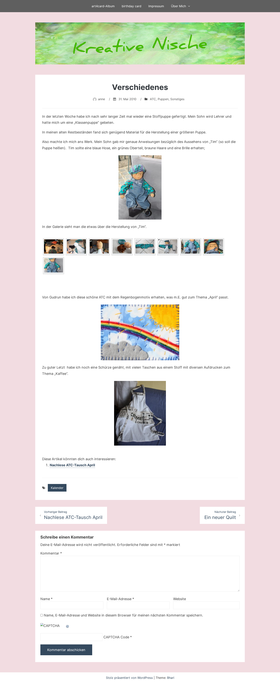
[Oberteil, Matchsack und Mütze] (167, 246)
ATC (153, 99)
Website (179, 599)
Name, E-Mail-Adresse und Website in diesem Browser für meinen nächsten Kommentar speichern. (123, 615)
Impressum (156, 6)
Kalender (57, 488)
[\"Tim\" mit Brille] (213, 246)
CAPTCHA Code (116, 637)
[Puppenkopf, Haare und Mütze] (122, 246)
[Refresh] (68, 626)
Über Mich (178, 6)
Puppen (163, 99)
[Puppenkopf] (99, 246)
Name (46, 599)
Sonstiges (177, 99)
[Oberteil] (144, 246)
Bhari (170, 678)
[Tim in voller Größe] (140, 187)
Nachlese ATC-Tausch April (72, 465)
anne (101, 99)
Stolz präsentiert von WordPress (130, 678)
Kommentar (51, 553)
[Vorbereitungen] (53, 246)
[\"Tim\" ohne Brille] (190, 246)
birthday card (131, 6)
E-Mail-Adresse (120, 599)
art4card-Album (103, 6)
